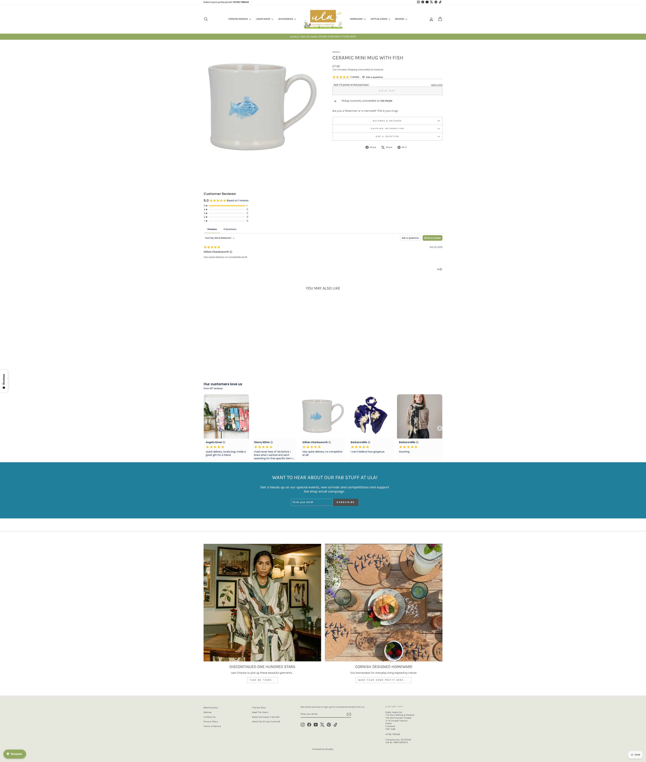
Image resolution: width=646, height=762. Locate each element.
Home (335, 52)
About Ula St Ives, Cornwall (266, 721)
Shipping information (387, 128)
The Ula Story (259, 707)
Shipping (352, 69)
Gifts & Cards (379, 18)
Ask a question (387, 136)
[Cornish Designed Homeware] (383, 602)
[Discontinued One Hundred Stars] (262, 602)
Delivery (208, 712)
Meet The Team (260, 712)
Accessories (286, 18)
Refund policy (211, 707)
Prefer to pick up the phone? (226, 2)
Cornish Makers (238, 18)
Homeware (356, 18)
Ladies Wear (263, 18)
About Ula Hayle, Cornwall (265, 717)
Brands (400, 18)
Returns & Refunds (387, 120)
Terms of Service (212, 726)
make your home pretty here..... (383, 680)
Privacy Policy (211, 721)
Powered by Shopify (323, 749)
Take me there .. (262, 680)
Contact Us (210, 717)
